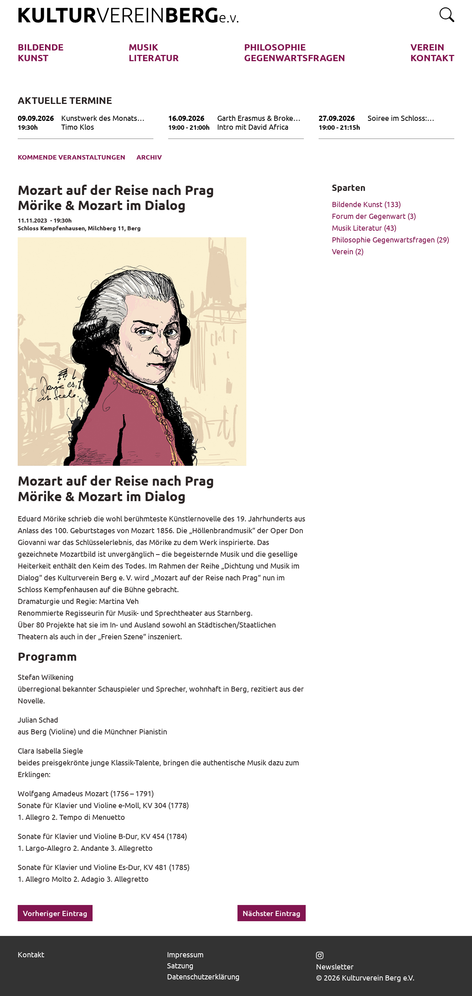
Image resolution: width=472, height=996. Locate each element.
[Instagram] (319, 954)
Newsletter (335, 966)
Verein (342, 251)
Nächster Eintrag (272, 913)
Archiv (149, 157)
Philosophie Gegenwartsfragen (383, 239)
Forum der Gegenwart (369, 215)
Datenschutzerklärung (203, 976)
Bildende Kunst (357, 204)
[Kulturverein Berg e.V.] (128, 15)
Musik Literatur (357, 227)
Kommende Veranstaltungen (71, 157)
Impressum (185, 954)
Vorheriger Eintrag (55, 913)
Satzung (180, 965)
